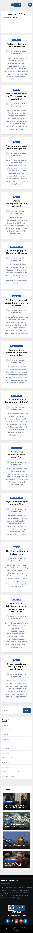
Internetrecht (16, 395)
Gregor (11, 51)
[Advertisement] (16, 25)
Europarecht (6, 739)
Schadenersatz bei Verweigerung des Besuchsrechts (16, 667)
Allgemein (16, 89)
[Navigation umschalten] (2, 5)
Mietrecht (5, 753)
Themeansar (16, 930)
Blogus (26, 928)
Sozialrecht (16, 40)
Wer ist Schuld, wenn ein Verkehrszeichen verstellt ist (16, 96)
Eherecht (5, 734)
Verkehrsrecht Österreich (10, 772)
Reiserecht (16, 296)
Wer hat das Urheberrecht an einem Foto (16, 454)
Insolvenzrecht (7, 744)
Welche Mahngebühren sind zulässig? (16, 203)
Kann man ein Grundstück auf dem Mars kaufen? (16, 353)
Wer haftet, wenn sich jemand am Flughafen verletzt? (16, 303)
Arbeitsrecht (16, 599)
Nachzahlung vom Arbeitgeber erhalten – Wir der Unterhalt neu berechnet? (16, 846)
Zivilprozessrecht (16, 346)
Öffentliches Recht (16, 246)
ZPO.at (16, 912)
